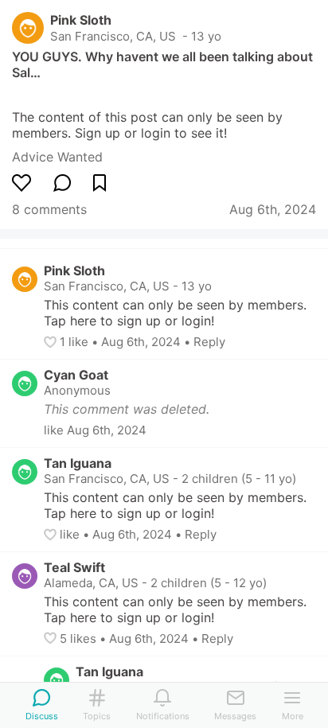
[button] (52, 342)
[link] (57, 157)
